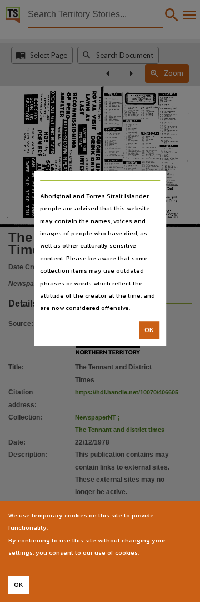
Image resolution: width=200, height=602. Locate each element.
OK (149, 330)
